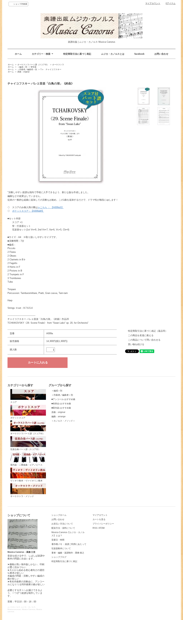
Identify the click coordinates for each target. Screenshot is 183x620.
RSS (95, 528)
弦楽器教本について (61, 548)
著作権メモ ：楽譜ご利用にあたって (68, 544)
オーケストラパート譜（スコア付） (33, 64)
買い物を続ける (136, 344)
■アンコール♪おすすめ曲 (63, 399)
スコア (13, 402)
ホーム (18, 54)
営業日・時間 (57, 540)
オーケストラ (58, 64)
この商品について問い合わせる (144, 340)
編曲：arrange (58, 416)
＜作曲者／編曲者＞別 (27, 69)
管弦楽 (33, 67)
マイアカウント (152, 3)
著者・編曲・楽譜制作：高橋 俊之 (67, 553)
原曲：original (23, 72)
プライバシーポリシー (103, 523)
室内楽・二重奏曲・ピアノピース (26, 465)
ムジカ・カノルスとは (112, 54)
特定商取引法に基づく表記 (77, 54)
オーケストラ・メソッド (22, 496)
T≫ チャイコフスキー (50, 69)
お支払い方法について (62, 523)
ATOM (102, 528)
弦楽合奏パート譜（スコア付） (25, 449)
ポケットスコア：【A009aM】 (28, 211)
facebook (139, 54)
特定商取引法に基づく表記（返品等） (147, 331)
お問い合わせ (161, 54)
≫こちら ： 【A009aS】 (51, 207)
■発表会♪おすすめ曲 (61, 403)
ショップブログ (58, 557)
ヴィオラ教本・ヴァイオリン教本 (26, 480)
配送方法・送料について (63, 528)
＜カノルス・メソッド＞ (63, 421)
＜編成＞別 (22, 67)
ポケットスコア (17, 418)
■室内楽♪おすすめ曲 (61, 408)
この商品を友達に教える (141, 335)
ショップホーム (58, 515)
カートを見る (99, 519)
